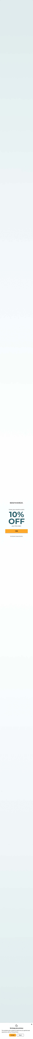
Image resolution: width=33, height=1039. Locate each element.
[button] (16, 531)
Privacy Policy (15, 1032)
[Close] (31, 1024)
